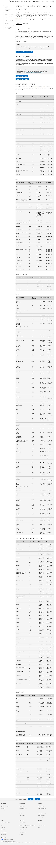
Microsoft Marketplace (23, 829)
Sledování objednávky (22, 811)
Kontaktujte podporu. (7, 6)
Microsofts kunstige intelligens (5, 822)
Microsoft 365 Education (41, 810)
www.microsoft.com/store (39, 86)
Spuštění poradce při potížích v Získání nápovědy (9, 22)
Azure (2, 825)
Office (22, 1)
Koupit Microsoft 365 (36, 1)
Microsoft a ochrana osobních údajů (42, 825)
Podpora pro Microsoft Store (23, 808)
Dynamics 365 (3, 827)
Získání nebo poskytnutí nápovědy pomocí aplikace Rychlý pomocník (9, 28)
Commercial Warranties (23, 815)
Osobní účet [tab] (19, 23)
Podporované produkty (9, 14)
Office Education (40, 811)
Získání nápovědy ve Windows (22, 79)
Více (29, 1)
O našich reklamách (37, 842)
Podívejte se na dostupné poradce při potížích (33, 72)
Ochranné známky (31, 842)
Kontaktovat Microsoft (10, 842)
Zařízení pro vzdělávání (41, 806)
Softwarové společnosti (23, 832)
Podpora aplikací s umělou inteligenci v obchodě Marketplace (28, 825)
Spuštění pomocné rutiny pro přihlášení (24, 51)
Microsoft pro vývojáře (22, 822)
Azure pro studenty (40, 817)
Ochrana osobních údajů (17, 842)
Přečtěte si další (18, 19)
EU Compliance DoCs (44, 842)
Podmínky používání (24, 842)
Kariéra (39, 822)
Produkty (25, 1)
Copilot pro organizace (4, 804)
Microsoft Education (40, 804)
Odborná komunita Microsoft (23, 827)
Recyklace (21, 813)
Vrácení (21, 810)
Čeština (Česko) (5, 837)
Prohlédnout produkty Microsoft (5, 810)
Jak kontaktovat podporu (8, 10)
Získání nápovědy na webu (22, 76)
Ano (30, 799)
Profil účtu (21, 804)
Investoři (39, 827)
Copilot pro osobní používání (5, 806)
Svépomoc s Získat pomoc (8, 17)
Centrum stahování (22, 806)
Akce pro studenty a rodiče (41, 815)
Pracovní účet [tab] (25, 23)
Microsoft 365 (17, 1)
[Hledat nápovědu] (51, 1)
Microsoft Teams (3, 834)
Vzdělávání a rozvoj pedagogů (42, 813)
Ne (37, 799)
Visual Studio (21, 834)
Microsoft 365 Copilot (4, 832)
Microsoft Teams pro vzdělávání (42, 808)
